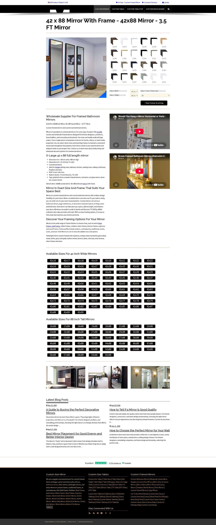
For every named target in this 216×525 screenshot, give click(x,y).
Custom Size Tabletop (96, 494)
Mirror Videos (141, 485)
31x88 (150, 331)
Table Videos (116, 479)
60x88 (108, 354)
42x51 (94, 283)
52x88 (108, 349)
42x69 (122, 295)
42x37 (122, 272)
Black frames (80, 490)
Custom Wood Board (155, 9)
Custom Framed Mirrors (139, 490)
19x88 (94, 326)
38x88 (136, 337)
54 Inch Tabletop (101, 502)
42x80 (53, 306)
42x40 (53, 277)
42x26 (81, 266)
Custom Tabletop (135, 9)
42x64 (53, 295)
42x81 (67, 306)
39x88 (150, 337)
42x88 (53, 312)
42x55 (150, 283)
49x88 (67, 349)
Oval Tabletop (101, 497)
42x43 (94, 277)
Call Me (166, 2)
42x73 (67, 300)
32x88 (53, 337)
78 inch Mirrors (60, 504)
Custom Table (118, 9)
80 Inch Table (105, 487)
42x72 (53, 300)
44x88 (108, 343)
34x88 (81, 337)
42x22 (136, 260)
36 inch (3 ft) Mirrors (58, 499)
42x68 (108, 295)
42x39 (150, 272)
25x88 (67, 331)
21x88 (122, 326)
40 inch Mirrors (71, 499)
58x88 (81, 354)
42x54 (136, 283)
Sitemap (154, 505)
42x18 (81, 260)
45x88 (122, 343)
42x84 (108, 306)
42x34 (81, 272)
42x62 (136, 289)
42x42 (81, 277)
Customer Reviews (150, 2)
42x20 (108, 260)
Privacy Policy (72, 522)
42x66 (81, 295)
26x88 (81, 331)
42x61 (122, 289)
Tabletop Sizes (110, 494)
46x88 (136, 343)
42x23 (150, 260)
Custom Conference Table (102, 485)
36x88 (108, 337)
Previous (48, 58)
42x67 (94, 295)
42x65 (67, 295)
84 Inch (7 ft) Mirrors (73, 504)
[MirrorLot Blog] (168, 9)
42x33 (67, 272)
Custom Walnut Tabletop (109, 499)
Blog (139, 505)
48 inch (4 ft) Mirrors (58, 501)
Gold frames (50, 493)
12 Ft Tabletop (114, 502)
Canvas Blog (151, 502)
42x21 (122, 260)
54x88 (136, 349)
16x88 (53, 326)
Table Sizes (107, 479)
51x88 (94, 349)
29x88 (122, 331)
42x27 (94, 266)
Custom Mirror (102, 9)
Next (104, 58)
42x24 (53, 266)
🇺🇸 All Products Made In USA (58, 2)
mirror (85, 184)
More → (49, 507)
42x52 (108, 283)
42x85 (122, 306)
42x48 (53, 283)
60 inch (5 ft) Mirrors (73, 501)
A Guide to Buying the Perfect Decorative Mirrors (72, 411)
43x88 (94, 343)
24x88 (53, 331)
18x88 (81, 326)
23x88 (150, 326)
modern (58, 167)
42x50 (81, 283)
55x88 (150, 349)
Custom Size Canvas (157, 494)
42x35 (94, 272)
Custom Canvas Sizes (138, 502)
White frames (60, 493)
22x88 (136, 326)
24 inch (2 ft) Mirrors (58, 496)
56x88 (53, 354)
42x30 (136, 266)
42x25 (67, 266)
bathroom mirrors (52, 485)
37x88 (122, 337)
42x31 (150, 266)
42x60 (108, 289)
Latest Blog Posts (57, 399)
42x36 (108, 272)
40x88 (53, 343)
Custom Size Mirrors (145, 482)
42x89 (67, 312)
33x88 (67, 337)
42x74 (81, 300)
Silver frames (69, 493)
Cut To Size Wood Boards (139, 494)
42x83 (94, 306)
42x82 (81, 306)
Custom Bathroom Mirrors (140, 479)
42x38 (136, 272)
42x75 (94, 300)
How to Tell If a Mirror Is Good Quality (133, 409)
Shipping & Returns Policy (86, 522)
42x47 (150, 277)
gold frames (56, 226)
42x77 (122, 300)
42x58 (81, 289)
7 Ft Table (115, 487)
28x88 (108, 331)
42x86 (136, 306)
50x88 (81, 349)
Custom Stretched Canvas (140, 497)
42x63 (150, 289)
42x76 (108, 300)
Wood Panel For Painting (158, 497)
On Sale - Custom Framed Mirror (129, 2)
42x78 (136, 300)
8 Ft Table (123, 487)
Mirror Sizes (158, 482)
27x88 (94, 331)
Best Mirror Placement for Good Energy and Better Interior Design (74, 435)
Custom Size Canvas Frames (154, 499)
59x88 (94, 354)
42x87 (150, 306)
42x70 (136, 295)
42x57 (67, 289)
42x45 (122, 277)
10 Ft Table (92, 490)
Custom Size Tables (95, 479)
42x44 (108, 277)
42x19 (94, 260)
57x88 (67, 354)
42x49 (67, 283)
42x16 (53, 260)
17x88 (67, 326)
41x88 (67, 343)
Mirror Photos (152, 485)
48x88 (53, 349)
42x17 (67, 260)
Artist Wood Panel (137, 499)
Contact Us (146, 505)
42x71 (150, 295)
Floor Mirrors (159, 487)
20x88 (108, 326)
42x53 (122, 283)
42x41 (67, 277)
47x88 (150, 343)
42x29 (122, 266)
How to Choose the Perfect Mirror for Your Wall (140, 430)
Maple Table (103, 482)
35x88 (94, 337)
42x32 (53, 272)
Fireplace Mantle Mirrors (145, 487)
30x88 (136, 331)
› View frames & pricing (154, 103)
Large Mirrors (153, 490)
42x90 (81, 312)
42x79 (150, 300)
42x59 (94, 289)
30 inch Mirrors (71, 496)
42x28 (108, 266)
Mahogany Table (113, 482)
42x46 (136, 277)
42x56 (53, 289)
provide (99, 132)
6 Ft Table (96, 487)
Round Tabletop (112, 497)
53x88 (122, 349)
